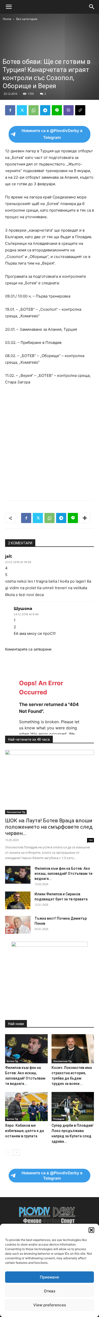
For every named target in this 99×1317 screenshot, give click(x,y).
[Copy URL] (80, 110)
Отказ (49, 1291)
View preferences (49, 1305)
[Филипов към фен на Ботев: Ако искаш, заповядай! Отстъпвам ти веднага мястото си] (17, 875)
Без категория (26, 19)
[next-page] (16, 1152)
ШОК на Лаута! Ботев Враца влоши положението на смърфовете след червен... (49, 827)
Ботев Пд (12, 1061)
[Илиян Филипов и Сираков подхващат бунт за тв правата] (17, 900)
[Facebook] (10, 110)
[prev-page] (8, 1152)
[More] (84, 518)
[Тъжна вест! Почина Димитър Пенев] (17, 925)
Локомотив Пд (16, 812)
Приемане (49, 1277)
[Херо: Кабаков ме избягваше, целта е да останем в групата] (26, 1106)
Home (7, 19)
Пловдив (58, 1119)
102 (90, 840)
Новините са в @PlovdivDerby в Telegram (52, 134)
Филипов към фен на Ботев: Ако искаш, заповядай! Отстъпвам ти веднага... (63, 873)
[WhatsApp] (33, 110)
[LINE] (57, 110)
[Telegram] (45, 110)
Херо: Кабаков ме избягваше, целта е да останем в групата (24, 1130)
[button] (91, 1230)
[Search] (92, 7)
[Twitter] (22, 110)
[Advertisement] (49, 73)
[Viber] (68, 110)
